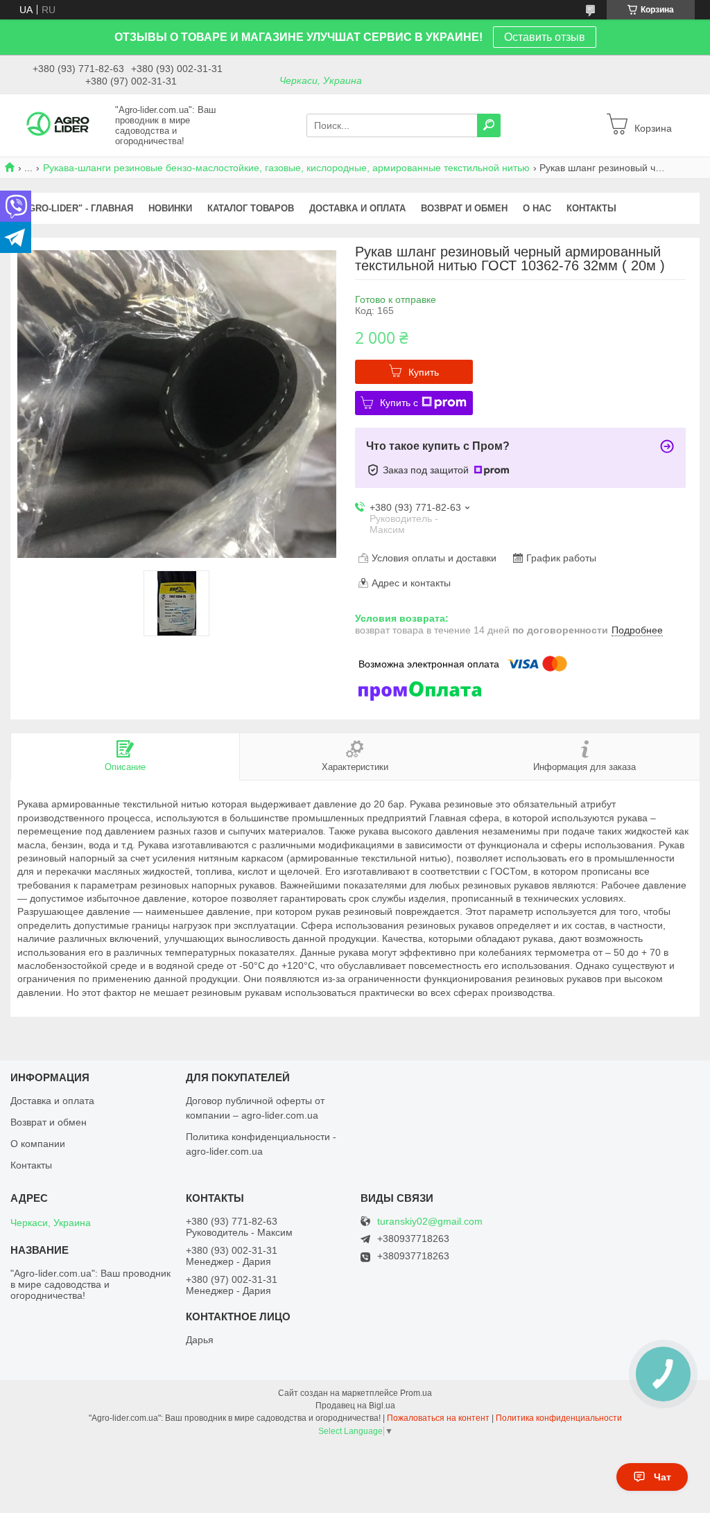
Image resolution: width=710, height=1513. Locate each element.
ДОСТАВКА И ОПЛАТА (357, 208)
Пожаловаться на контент (438, 1418)
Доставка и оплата (52, 1100)
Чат (662, 1477)
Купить (423, 372)
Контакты (31, 1165)
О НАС (537, 208)
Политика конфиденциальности (559, 1418)
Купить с (399, 402)
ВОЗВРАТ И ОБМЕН (464, 208)
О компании (37, 1143)
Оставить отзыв (544, 37)
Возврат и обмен (48, 1122)
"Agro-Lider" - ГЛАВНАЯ (75, 208)
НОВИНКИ (170, 208)
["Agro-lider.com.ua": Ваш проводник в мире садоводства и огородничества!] (58, 124)
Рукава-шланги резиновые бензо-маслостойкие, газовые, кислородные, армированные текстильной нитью (286, 167)
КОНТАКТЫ (591, 208)
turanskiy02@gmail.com (430, 1221)
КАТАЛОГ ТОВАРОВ (250, 208)
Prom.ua (416, 1393)
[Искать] (489, 125)
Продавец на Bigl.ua (355, 1405)
